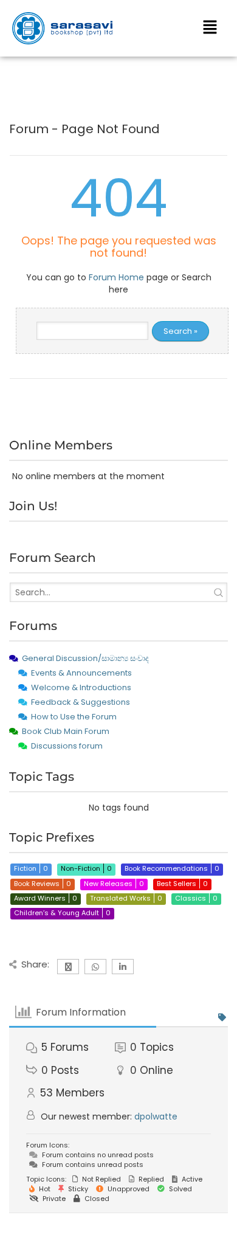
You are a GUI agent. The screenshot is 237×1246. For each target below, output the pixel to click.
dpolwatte (155, 1116)
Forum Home (116, 277)
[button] (210, 28)
